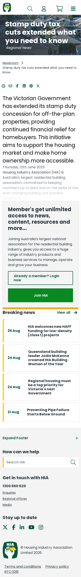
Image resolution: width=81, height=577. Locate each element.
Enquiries (9, 492)
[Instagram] (43, 527)
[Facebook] (15, 527)
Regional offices (15, 499)
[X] (7, 527)
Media (7, 505)
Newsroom (11, 63)
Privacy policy (57, 566)
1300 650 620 (14, 486)
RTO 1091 (11, 571)
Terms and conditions (22, 566)
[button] (44, 9)
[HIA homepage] (7, 7)
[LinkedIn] (24, 527)
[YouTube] (33, 527)
